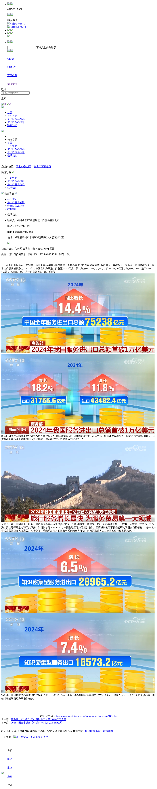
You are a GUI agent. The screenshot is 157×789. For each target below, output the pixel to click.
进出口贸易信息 (16, 122)
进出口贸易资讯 (16, 119)
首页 (9, 112)
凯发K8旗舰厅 (23, 166)
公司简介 (12, 115)
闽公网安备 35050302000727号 (32, 737)
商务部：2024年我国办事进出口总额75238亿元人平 (38, 719)
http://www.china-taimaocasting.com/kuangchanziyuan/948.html (86, 716)
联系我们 (12, 125)
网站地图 (108, 731)
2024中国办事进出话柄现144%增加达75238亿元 (36, 722)
